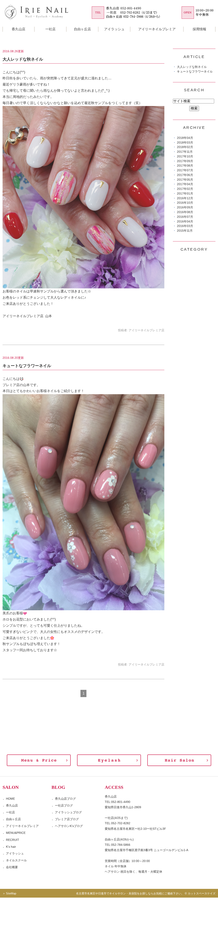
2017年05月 (185, 179)
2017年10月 (185, 156)
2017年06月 (185, 175)
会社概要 (12, 867)
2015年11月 (185, 230)
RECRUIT (12, 840)
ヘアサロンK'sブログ (69, 826)
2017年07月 (185, 170)
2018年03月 (185, 142)
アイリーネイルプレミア (157, 29)
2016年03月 (185, 226)
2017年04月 (185, 184)
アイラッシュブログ (68, 812)
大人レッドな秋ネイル (23, 59)
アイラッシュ (114, 29)
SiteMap (11, 893)
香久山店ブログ (65, 798)
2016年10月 (185, 202)
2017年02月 (185, 188)
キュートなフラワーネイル (27, 365)
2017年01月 (185, 193)
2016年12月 (185, 198)
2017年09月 (185, 161)
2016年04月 (185, 221)
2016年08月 (185, 212)
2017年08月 (185, 165)
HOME (10, 798)
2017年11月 (185, 151)
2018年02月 (185, 147)
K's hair (11, 846)
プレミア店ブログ (67, 819)
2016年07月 (185, 216)
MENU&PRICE (16, 832)
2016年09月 (185, 207)
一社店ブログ (64, 805)
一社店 (50, 29)
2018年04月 (185, 138)
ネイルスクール (16, 860)
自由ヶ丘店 (82, 29)
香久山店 (12, 805)
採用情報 (199, 29)
